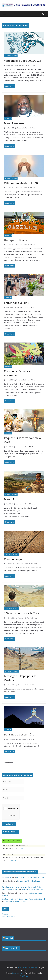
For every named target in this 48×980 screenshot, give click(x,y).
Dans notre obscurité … (19, 734)
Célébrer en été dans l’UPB (21, 183)
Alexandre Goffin (21, 65)
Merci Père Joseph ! (16, 123)
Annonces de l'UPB (11, 56)
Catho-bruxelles (12, 948)
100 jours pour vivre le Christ (22, 613)
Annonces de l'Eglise (11, 671)
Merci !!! (9, 499)
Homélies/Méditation (11, 554)
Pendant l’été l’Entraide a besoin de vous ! (31, 877)
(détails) (20, 848)
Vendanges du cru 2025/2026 (22, 60)
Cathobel (9, 938)
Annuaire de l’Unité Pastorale (32, 889)
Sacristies (5, 914)
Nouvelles (8, 118)
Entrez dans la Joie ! (16, 303)
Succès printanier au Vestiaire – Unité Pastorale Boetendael (23, 899)
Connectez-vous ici (8, 917)
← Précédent (7, 762)
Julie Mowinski (7, 877)
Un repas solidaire (15, 240)
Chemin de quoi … (15, 559)
